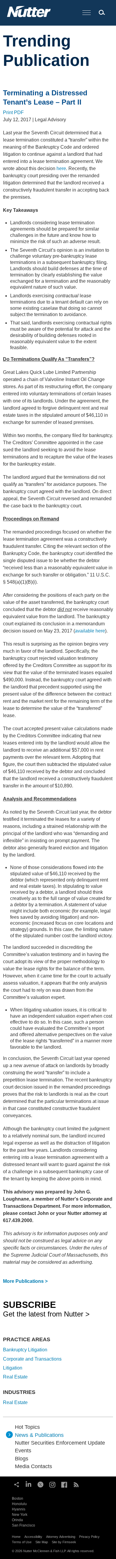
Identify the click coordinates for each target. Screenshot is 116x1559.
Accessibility (33, 1536)
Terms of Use (22, 1542)
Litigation (12, 1367)
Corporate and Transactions (32, 1358)
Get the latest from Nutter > (46, 1309)
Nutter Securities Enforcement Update (60, 1443)
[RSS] (76, 1483)
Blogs (21, 1459)
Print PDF (13, 112)
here (61, 168)
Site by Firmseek (64, 1542)
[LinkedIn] (28, 1483)
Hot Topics (27, 1427)
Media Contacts (33, 1466)
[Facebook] (64, 1483)
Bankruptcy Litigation (25, 1349)
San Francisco (23, 1525)
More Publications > (25, 1281)
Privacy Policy (89, 1536)
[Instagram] (52, 1483)
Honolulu (19, 1504)
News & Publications (39, 1435)
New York (19, 1515)
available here (90, 630)
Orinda (17, 1520)
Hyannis (18, 1509)
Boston (17, 1498)
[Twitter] (40, 1483)
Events (23, 1451)
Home (16, 1536)
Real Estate (15, 1376)
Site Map (41, 1542)
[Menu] (86, 12)
